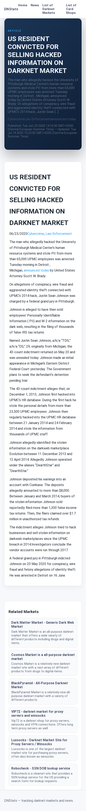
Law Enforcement (37, 119)
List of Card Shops (71, 9)
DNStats (11, 9)
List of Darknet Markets (48, 9)
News (35, 5)
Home (22, 5)
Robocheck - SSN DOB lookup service (40, 768)
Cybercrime (16, 119)
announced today (63, 119)
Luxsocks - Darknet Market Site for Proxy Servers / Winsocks (39, 742)
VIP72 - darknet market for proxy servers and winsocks (37, 714)
